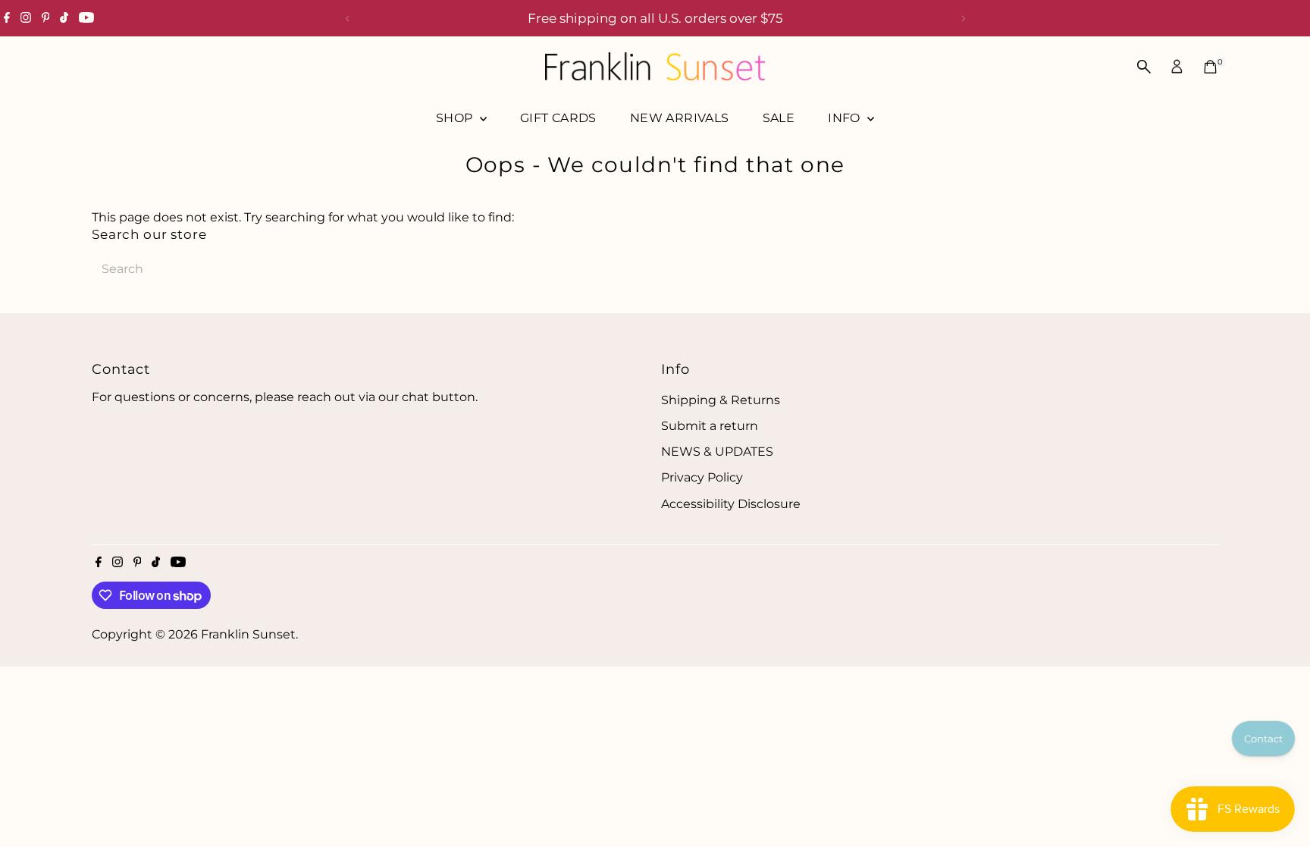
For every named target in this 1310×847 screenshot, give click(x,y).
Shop (456, 118)
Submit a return (709, 426)
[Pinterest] (46, 18)
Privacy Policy (702, 477)
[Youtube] (86, 18)
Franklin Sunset (248, 634)
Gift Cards (558, 118)
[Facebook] (7, 18)
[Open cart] (1210, 67)
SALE (779, 118)
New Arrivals (679, 118)
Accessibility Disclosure (731, 504)
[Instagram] (26, 18)
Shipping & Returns (720, 400)
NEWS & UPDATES (717, 451)
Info (845, 118)
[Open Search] (1144, 67)
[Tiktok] (64, 18)
